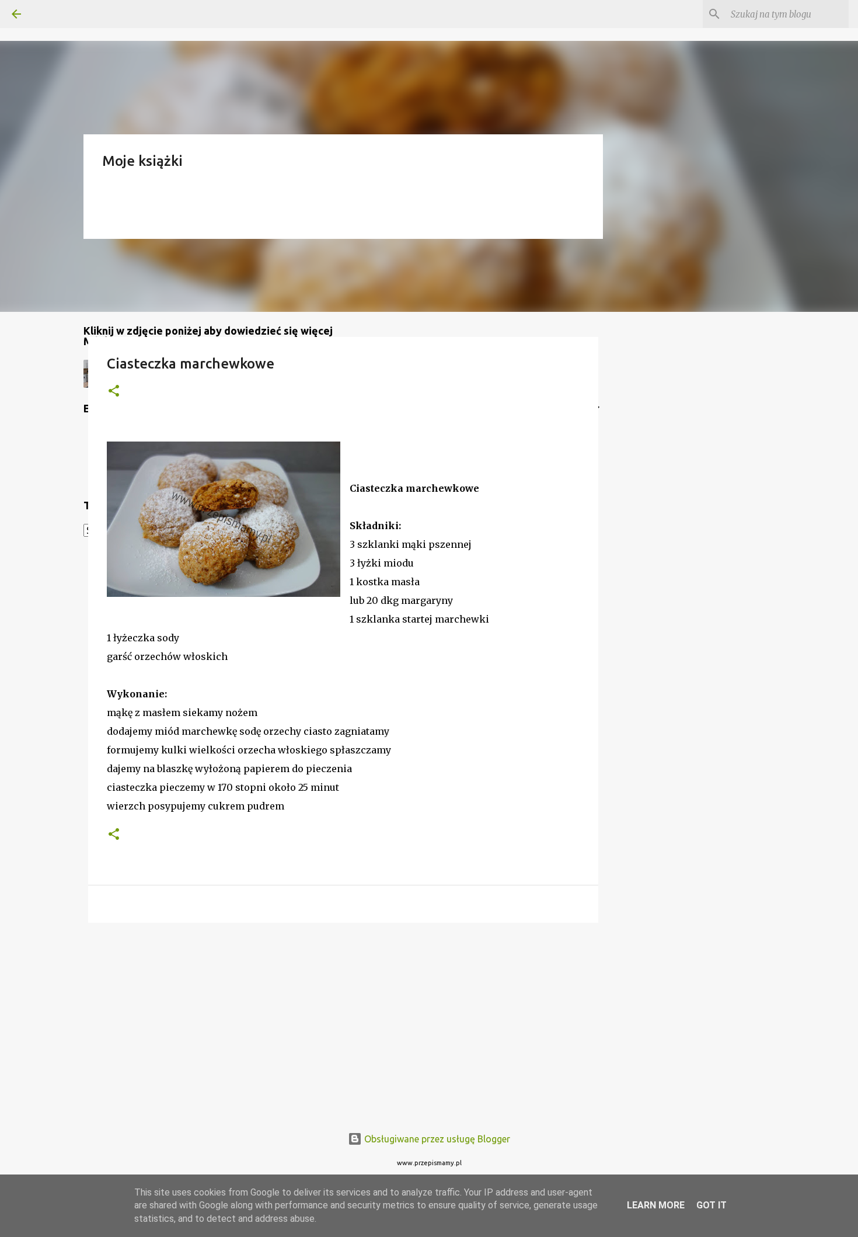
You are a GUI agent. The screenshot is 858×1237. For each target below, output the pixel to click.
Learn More (656, 1205)
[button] (114, 391)
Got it (711, 1205)
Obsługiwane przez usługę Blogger (436, 1139)
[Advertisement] (343, 1022)
